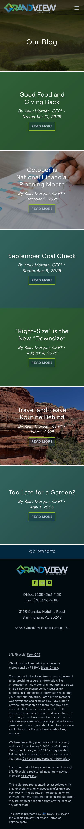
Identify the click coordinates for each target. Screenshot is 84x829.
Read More (42, 126)
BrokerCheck (49, 667)
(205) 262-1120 (48, 594)
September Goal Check (42, 256)
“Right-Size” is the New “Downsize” (42, 334)
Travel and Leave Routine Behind (42, 413)
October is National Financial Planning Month (42, 177)
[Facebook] (35, 583)
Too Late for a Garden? (42, 492)
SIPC (33, 775)
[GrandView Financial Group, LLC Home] (30, 8)
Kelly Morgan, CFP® (43, 110)
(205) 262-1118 (46, 600)
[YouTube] (49, 583)
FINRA (25, 775)
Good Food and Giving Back (42, 98)
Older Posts (43, 552)
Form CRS (33, 654)
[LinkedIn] (42, 583)
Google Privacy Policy (28, 818)
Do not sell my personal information (45, 758)
